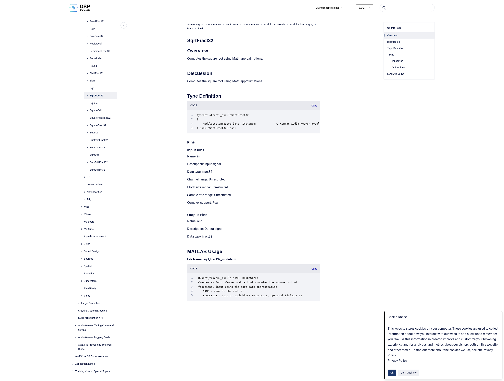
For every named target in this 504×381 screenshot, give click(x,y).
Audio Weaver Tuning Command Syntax (96, 327)
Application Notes (85, 363)
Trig (89, 199)
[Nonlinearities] (84, 192)
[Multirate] (81, 229)
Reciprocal (96, 43)
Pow (92, 28)
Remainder (96, 58)
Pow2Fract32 (97, 21)
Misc (86, 206)
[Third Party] (81, 288)
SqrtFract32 (96, 95)
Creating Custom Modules (92, 310)
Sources (88, 258)
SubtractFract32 (99, 140)
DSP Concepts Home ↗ (329, 7)
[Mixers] (81, 214)
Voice (87, 295)
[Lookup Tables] (84, 184)
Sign (92, 80)
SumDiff (94, 155)
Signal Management (95, 236)
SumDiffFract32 (99, 162)
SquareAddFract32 (100, 117)
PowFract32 (96, 36)
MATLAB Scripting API (90, 318)
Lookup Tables (95, 184)
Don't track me (409, 372)
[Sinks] (81, 244)
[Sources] (81, 258)
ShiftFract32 (97, 73)
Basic (201, 28)
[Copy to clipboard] (185, 50)
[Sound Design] (81, 251)
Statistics (89, 273)
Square (94, 103)
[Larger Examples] (78, 303)
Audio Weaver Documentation (242, 24)
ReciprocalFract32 (100, 51)
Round (93, 65)
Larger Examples (90, 303)
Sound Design (91, 251)
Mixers (87, 214)
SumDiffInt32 (97, 169)
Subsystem (90, 280)
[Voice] (81, 295)
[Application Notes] (72, 363)
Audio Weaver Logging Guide (94, 337)
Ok (392, 372)
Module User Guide (274, 24)
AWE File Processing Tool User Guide (95, 346)
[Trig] (84, 199)
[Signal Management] (81, 236)
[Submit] (384, 8)
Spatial (88, 266)
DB (88, 177)
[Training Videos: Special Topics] (72, 371)
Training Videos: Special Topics (92, 371)
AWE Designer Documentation (204, 24)
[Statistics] (81, 273)
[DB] (84, 177)
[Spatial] (81, 266)
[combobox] (407, 8)
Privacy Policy (397, 361)
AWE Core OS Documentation (91, 356)
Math (190, 28)
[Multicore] (81, 221)
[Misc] (81, 206)
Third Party (90, 288)
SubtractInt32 (97, 147)
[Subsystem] (81, 281)
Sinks (87, 243)
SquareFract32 (98, 125)
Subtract (94, 132)
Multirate (89, 228)
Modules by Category (301, 24)
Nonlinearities (94, 191)
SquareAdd (96, 110)
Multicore (89, 221)
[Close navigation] (123, 25)
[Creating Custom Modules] (75, 310)
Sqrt (92, 88)
